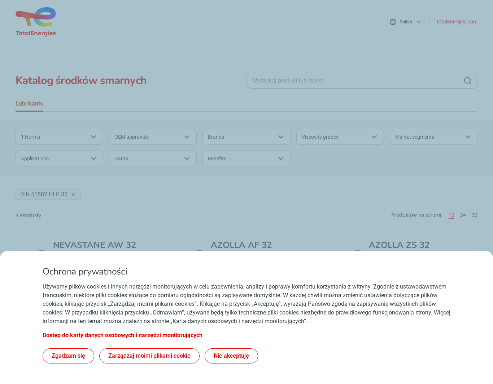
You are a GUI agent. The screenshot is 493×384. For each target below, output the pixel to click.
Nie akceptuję (231, 355)
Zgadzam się (68, 355)
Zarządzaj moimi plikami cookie (149, 355)
